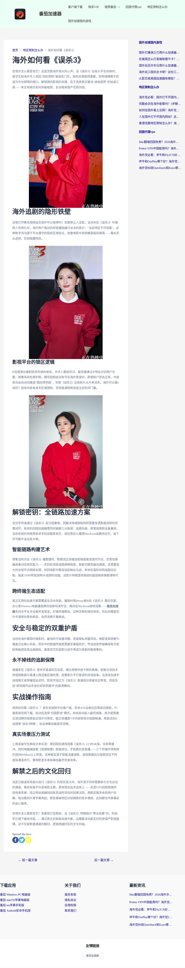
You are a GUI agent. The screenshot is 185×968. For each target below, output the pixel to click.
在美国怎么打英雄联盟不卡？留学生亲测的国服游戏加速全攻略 (160, 59)
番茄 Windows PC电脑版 (15, 894)
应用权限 (70, 905)
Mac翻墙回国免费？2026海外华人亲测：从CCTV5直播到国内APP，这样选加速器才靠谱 (160, 141)
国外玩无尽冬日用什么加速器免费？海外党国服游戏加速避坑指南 (160, 65)
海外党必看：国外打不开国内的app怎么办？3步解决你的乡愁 (160, 97)
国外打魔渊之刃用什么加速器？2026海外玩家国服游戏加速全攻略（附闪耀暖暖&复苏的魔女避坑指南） (160, 52)
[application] (118, 7)
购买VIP (93, 6)
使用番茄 (110, 6)
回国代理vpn (133, 6)
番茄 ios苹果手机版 (12, 905)
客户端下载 (75, 6)
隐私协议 (70, 899)
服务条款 (70, 894)
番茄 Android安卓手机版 (15, 910)
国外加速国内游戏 (79, 21)
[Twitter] (22, 840)
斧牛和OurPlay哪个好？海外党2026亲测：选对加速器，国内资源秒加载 (160, 161)
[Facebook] (15, 840)
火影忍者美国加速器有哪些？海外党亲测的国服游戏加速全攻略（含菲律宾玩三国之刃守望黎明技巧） (160, 78)
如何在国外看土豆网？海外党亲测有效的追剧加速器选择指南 (160, 110)
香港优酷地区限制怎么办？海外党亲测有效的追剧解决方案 (160, 123)
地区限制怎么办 (157, 6)
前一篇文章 (27, 860)
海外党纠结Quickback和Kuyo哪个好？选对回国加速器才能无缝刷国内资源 (160, 167)
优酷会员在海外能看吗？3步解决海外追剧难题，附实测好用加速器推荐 (160, 103)
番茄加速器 (50, 14)
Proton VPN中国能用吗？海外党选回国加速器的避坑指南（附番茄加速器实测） (160, 148)
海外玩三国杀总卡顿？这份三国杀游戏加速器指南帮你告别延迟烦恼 (160, 72)
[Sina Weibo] (28, 840)
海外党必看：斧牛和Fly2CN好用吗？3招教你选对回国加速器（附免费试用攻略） (160, 154)
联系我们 (70, 910)
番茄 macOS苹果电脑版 (14, 899)
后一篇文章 (103, 860)
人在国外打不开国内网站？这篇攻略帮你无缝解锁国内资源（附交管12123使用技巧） (160, 116)
